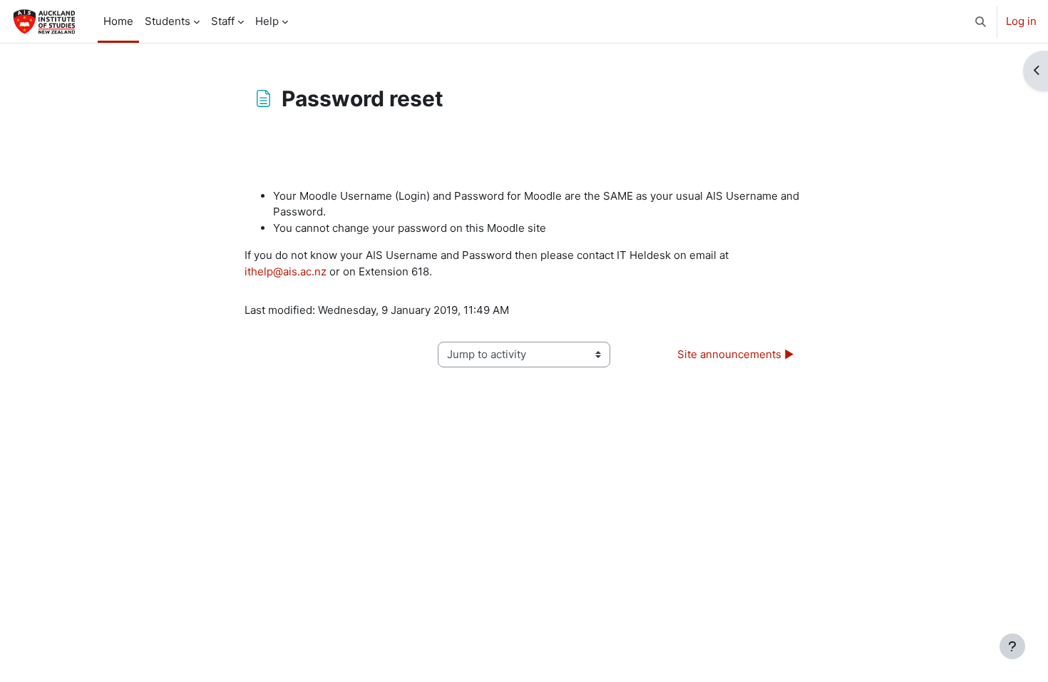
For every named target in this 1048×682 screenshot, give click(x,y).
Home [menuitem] (118, 21)
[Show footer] (1012, 646)
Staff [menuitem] (223, 21)
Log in (1021, 21)
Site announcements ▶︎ (735, 354)
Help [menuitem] (267, 21)
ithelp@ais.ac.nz (286, 271)
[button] (980, 21)
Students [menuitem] (167, 21)
